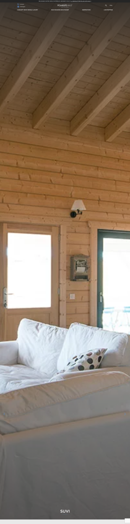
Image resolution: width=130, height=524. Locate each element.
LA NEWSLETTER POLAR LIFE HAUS (80, 1)
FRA (111, 5)
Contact (22, 4)
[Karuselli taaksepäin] (5, 414)
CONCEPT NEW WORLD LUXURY (27, 10)
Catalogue (22, 6)
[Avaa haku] (106, 5)
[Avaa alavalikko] (38, 10)
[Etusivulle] (65, 5)
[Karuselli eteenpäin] (125, 414)
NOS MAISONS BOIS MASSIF (60, 10)
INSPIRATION (86, 10)
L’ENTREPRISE (108, 10)
